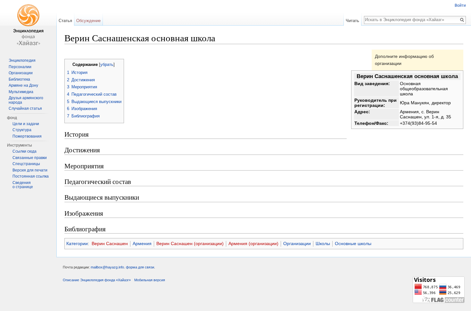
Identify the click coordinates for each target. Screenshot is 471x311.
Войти (460, 5)
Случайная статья (25, 108)
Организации (297, 243)
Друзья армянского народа (26, 100)
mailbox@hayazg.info (107, 267)
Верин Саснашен (110, 243)
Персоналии (20, 67)
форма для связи (140, 267)
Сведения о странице (22, 184)
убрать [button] (106, 64)
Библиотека (19, 79)
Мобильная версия (149, 280)
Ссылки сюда (24, 151)
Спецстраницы (26, 164)
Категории (77, 243)
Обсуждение (88, 20)
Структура (21, 130)
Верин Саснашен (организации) (190, 243)
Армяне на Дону (23, 85)
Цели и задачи (25, 124)
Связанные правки (29, 158)
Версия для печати (29, 170)
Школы (323, 243)
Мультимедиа (21, 92)
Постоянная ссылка (30, 176)
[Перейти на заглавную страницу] (28, 25)
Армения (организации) (253, 243)
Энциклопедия (22, 60)
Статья (65, 20)
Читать (352, 20)
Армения (142, 243)
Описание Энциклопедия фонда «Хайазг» (97, 280)
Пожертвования (27, 136)
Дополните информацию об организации (404, 60)
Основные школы (353, 243)
